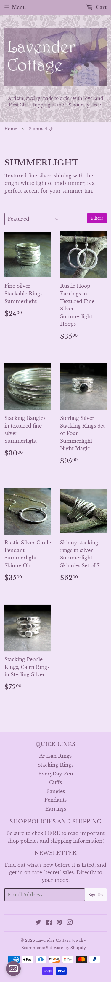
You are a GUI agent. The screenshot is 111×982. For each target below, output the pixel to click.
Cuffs (55, 782)
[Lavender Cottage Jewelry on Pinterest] (59, 923)
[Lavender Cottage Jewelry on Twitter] (38, 923)
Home (10, 128)
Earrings (55, 809)
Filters (97, 218)
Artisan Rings (55, 756)
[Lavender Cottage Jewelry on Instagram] (70, 923)
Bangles (55, 791)
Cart (100, 7)
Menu (19, 7)
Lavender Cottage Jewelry (61, 940)
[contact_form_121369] (13, 968)
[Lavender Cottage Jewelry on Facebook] (49, 923)
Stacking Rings (55, 765)
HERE (52, 833)
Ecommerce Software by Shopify (53, 947)
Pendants (55, 800)
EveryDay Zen (55, 774)
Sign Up (96, 895)
